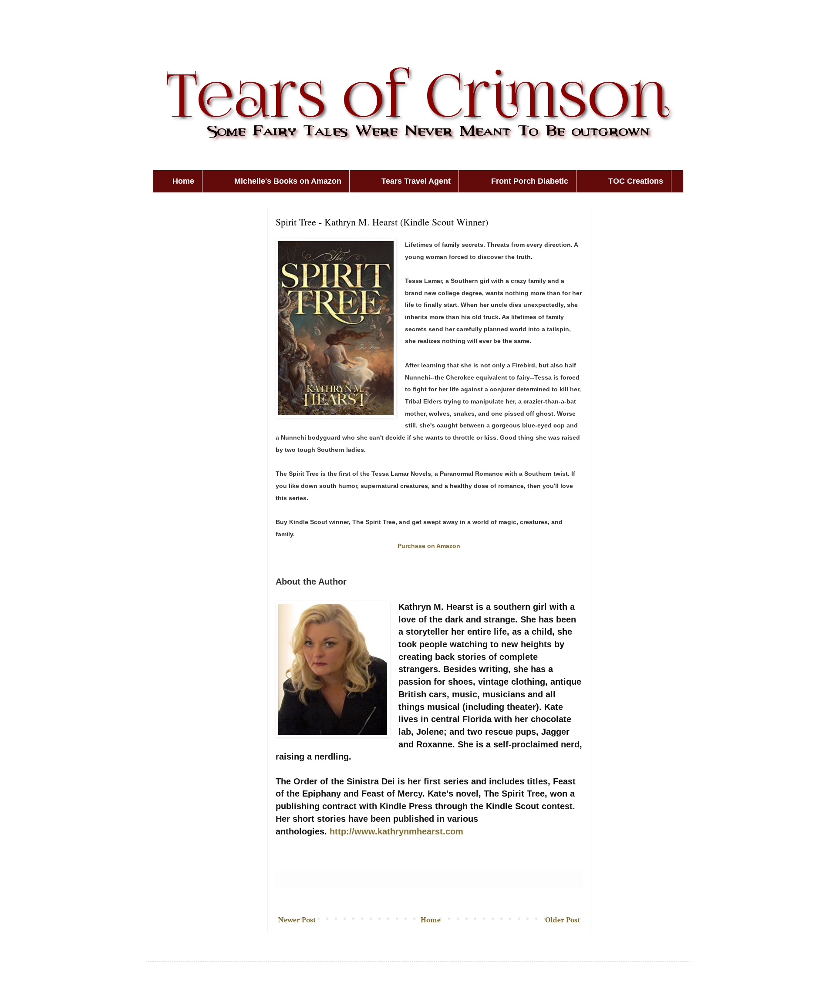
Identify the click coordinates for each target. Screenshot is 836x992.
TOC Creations (635, 181)
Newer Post (297, 920)
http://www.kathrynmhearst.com (396, 831)
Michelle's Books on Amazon (287, 181)
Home (183, 181)
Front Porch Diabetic (529, 181)
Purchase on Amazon (429, 545)
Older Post (562, 920)
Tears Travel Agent (416, 181)
